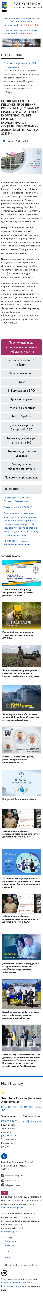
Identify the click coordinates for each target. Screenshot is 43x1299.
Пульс (21, 382)
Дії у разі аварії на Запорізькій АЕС (21, 427)
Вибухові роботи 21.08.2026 (18, 507)
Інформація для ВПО (21, 390)
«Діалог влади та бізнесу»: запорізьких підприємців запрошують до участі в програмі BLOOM (21, 834)
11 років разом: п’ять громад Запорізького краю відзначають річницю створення (18, 592)
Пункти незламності (21, 373)
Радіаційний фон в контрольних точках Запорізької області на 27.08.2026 (18, 635)
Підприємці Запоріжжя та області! (19, 799)
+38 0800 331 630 (32, 33)
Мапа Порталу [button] (12, 1084)
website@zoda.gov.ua (12, 1208)
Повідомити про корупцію (21, 477)
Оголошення (14, 67)
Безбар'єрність (21, 416)
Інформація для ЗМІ (26, 63)
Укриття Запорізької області (21, 363)
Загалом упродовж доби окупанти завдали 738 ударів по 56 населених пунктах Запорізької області (20, 717)
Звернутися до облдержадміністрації (21, 467)
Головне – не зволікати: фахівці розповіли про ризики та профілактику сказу (18, 760)
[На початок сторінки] (21, 1294)
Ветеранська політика (21, 408)
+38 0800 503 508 (28, 25)
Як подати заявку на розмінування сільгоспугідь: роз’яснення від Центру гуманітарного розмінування (20, 673)
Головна (8, 63)
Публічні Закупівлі (21, 399)
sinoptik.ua (32, 1265)
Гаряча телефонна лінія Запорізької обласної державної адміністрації (21, 21)
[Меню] (4, 12)
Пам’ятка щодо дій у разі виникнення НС (21, 440)
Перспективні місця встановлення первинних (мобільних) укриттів (21, 347)
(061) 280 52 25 (8, 1136)
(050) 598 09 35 (9, 1121)
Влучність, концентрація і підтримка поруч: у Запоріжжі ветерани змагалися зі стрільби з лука (20, 1015)
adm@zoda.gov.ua (32, 1121)
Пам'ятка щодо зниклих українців (21, 454)
